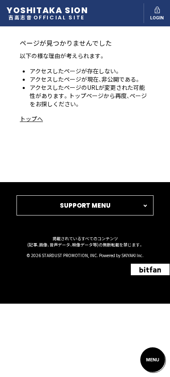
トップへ (31, 119)
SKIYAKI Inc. (132, 255)
